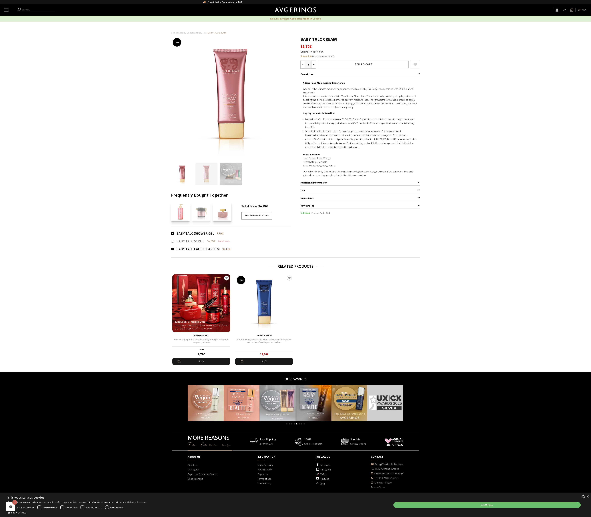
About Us (192, 464)
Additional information (314, 182)
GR (579, 10)
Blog (322, 483)
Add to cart (363, 64)
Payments (262, 474)
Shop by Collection (187, 32)
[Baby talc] (222, 212)
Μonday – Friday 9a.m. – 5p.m (381, 485)
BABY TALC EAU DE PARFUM (198, 249)
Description (307, 74)
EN (584, 10)
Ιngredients (307, 197)
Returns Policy (264, 469)
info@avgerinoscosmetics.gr (388, 473)
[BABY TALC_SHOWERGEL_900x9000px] (180, 212)
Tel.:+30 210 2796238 (386, 478)
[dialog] (295, 505)
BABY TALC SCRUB (190, 241)
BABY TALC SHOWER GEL (195, 233)
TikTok (323, 474)
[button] (286, 423)
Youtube (324, 478)
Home (174, 32)
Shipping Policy (265, 464)
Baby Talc (201, 32)
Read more (142, 502)
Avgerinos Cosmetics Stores (202, 474)
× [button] (587, 496)
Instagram (325, 469)
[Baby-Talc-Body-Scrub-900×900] (201, 212)
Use (303, 190)
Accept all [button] (487, 504)
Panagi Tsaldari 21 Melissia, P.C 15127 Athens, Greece (387, 466)
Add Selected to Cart (257, 215)
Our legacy (193, 469)
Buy (201, 361)
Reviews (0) (307, 205)
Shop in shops (195, 478)
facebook (325, 464)
